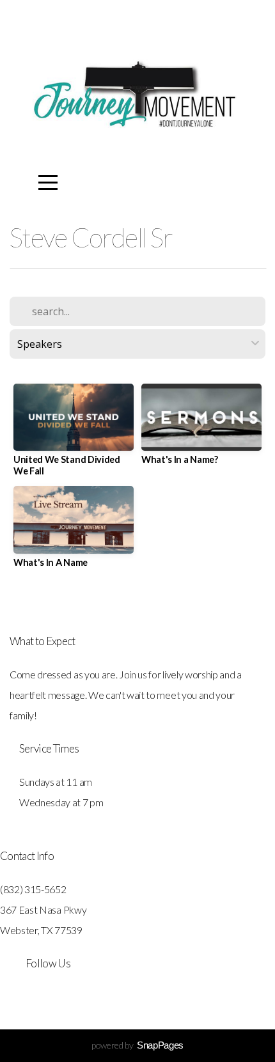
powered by (137, 1045)
